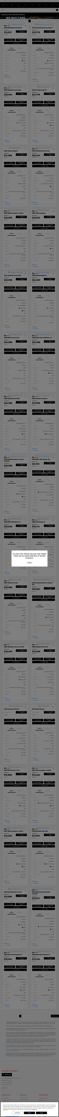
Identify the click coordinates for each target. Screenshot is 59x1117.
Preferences (17, 1112)
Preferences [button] (34, 1109)
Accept (41, 1112)
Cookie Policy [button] (5, 1109)
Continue (29, 562)
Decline (29, 1112)
